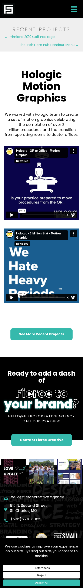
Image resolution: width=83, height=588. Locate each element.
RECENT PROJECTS (42, 29)
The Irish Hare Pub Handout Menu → (49, 44)
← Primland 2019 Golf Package (29, 36)
